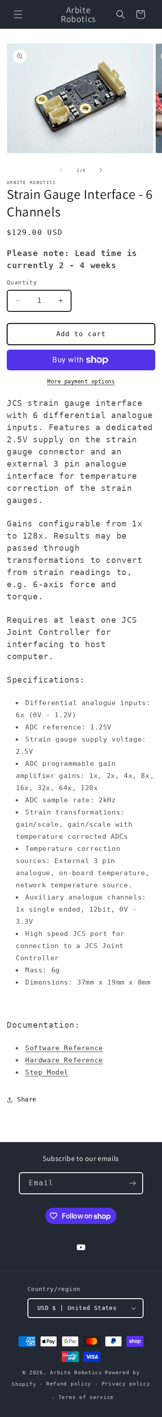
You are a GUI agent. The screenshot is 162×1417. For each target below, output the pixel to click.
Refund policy (68, 1384)
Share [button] (26, 1099)
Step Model (46, 1072)
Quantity (22, 282)
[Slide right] (101, 170)
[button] (18, 14)
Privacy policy (126, 1384)
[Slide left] (61, 170)
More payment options (81, 381)
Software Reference (64, 1048)
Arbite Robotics (76, 1373)
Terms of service (86, 1397)
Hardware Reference (64, 1060)
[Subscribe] (132, 1183)
